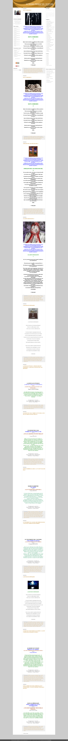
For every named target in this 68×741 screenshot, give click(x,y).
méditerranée (33, 461)
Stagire (15, 55)
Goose (15, 49)
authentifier (35, 462)
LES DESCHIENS (48, 46)
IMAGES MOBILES (49, 33)
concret (31, 462)
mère (40, 568)
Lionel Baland (48, 75)
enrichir (35, 137)
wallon (26, 513)
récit (41, 569)
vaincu (27, 361)
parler (26, 461)
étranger (41, 211)
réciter (33, 462)
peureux (32, 210)
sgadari (27, 569)
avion (26, 678)
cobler (30, 210)
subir (40, 298)
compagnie (36, 212)
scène (31, 360)
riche (39, 568)
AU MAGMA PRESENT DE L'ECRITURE (39, 4)
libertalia (30, 729)
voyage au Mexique (16, 20)
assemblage (27, 516)
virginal (30, 211)
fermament (39, 213)
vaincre (40, 626)
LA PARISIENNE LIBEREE (50, 39)
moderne (25, 572)
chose (29, 462)
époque (30, 569)
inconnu (36, 297)
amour (37, 137)
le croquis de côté (48, 82)
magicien (25, 517)
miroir (35, 359)
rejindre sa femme (29, 678)
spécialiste (34, 460)
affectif (28, 210)
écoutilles (39, 516)
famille (31, 568)
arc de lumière (41, 213)
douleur (31, 137)
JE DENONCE (48, 35)
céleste (36, 213)
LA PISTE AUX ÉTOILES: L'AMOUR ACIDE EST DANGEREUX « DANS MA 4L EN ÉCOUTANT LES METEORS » (32, 367)
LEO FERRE (48, 43)
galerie (24, 461)
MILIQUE (15, 53)
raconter (31, 407)
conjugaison (40, 297)
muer (32, 297)
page (28, 211)
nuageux (27, 624)
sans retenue (27, 625)
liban (34, 512)
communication (28, 623)
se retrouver (39, 460)
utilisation (34, 625)
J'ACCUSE (47, 34)
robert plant (38, 729)
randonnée (35, 513)
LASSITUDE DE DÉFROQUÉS (29, 305)
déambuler (38, 360)
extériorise (42, 623)
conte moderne (31, 464)
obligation (38, 210)
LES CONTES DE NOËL (49, 45)
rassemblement (25, 571)
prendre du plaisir (33, 212)
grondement (30, 624)
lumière (26, 623)
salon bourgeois (39, 513)
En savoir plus (49, 740)
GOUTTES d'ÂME (30, 68)
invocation (26, 72)
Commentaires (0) (38, 68)
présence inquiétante (28, 359)
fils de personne (37, 512)
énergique (32, 213)
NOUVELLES (48, 48)
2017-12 (47, 56)
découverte (26, 360)
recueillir (42, 137)
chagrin (40, 360)
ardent (29, 213)
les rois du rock (25, 729)
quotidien (33, 137)
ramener (28, 462)
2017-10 (47, 58)
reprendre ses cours (34, 678)
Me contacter (17, 8)
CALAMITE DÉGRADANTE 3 (28, 218)
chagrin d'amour (34, 626)
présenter (32, 359)
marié (31, 512)
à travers (38, 623)
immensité (25, 210)
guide (31, 623)
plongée (37, 359)
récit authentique (29, 679)
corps (24, 72)
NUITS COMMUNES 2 (27, 10)
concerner (39, 211)
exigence (34, 297)
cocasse (36, 360)
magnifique (25, 568)
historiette (38, 461)
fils (38, 212)
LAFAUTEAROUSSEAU (49, 71)
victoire (33, 72)
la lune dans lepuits (39, 463)
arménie (33, 512)
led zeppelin (35, 729)
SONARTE (47, 51)
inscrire (27, 211)
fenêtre (39, 623)
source (41, 460)
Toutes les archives (49, 65)
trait (24, 623)
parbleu (40, 210)
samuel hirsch (32, 408)
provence (29, 463)
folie (28, 297)
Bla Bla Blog (48, 80)
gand (41, 512)
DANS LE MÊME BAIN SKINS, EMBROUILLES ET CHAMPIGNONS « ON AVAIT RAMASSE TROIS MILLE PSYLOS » (33, 687)
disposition (40, 212)
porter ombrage (34, 210)
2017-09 (47, 59)
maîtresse (33, 569)
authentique (33, 360)
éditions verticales (36, 516)
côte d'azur (31, 463)
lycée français (31, 460)
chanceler (25, 297)
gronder (24, 359)
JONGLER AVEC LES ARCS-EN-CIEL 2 (30, 143)
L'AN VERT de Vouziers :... (50, 81)
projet (27, 461)
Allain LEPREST (48, 21)
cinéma (37, 460)
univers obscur (40, 359)
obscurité (33, 623)
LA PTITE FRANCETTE (49, 42)
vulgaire (37, 568)
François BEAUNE (33, 436)
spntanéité (25, 211)
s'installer (35, 623)
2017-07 (47, 61)
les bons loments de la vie (37, 407)
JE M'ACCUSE (48, 36)
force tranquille (39, 137)
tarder (37, 298)
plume (29, 407)
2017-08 (47, 60)
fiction (38, 462)
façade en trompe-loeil (26, 213)
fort (37, 462)
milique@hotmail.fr (17, 58)
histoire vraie (30, 461)
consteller (34, 213)
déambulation (30, 626)
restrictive (30, 625)
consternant (32, 298)
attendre (25, 678)
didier (26, 460)
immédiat (25, 298)
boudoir (42, 513)
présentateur (27, 464)
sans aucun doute (34, 211)
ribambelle (25, 361)
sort (31, 72)
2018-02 (47, 55)
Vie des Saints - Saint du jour (50, 72)
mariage (29, 512)
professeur (28, 460)
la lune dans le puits (31, 516)
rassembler (34, 463)
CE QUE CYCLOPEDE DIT (50, 22)
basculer (27, 297)
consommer (25, 212)
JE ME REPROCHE (49, 37)
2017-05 (47, 63)
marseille (27, 463)
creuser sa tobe (36, 72)
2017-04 (47, 64)
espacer (27, 212)
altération (35, 298)
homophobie (29, 72)
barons (28, 569)
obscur (32, 625)
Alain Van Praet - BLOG (49, 70)
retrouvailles (32, 513)
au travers (25, 624)
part (26, 210)
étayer (41, 210)
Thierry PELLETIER (33, 710)
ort (31, 679)
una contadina (35, 569)
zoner (33, 407)
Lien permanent (34, 68)
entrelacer (30, 212)
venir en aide (29, 298)
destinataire (38, 296)
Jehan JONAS (48, 38)
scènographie (40, 625)
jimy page (41, 729)
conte (40, 571)
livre (36, 463)
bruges (40, 512)
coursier (42, 212)
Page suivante (26, 733)
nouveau (34, 568)
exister (36, 296)
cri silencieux (41, 296)
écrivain (25, 463)
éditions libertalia (28, 408)
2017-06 (47, 62)
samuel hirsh (32, 729)
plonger (24, 625)
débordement (37, 625)
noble (35, 568)
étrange (34, 359)
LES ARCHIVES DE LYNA (50, 44)
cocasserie (27, 626)
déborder (29, 360)
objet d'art (27, 568)
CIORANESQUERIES (49, 23)
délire (38, 297)
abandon (31, 297)
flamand (25, 513)
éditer (28, 729)
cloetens (15, 51)
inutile (24, 360)
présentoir (39, 571)
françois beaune (29, 513)
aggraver (39, 298)
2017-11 (47, 57)
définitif (27, 298)
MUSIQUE (47, 47)
